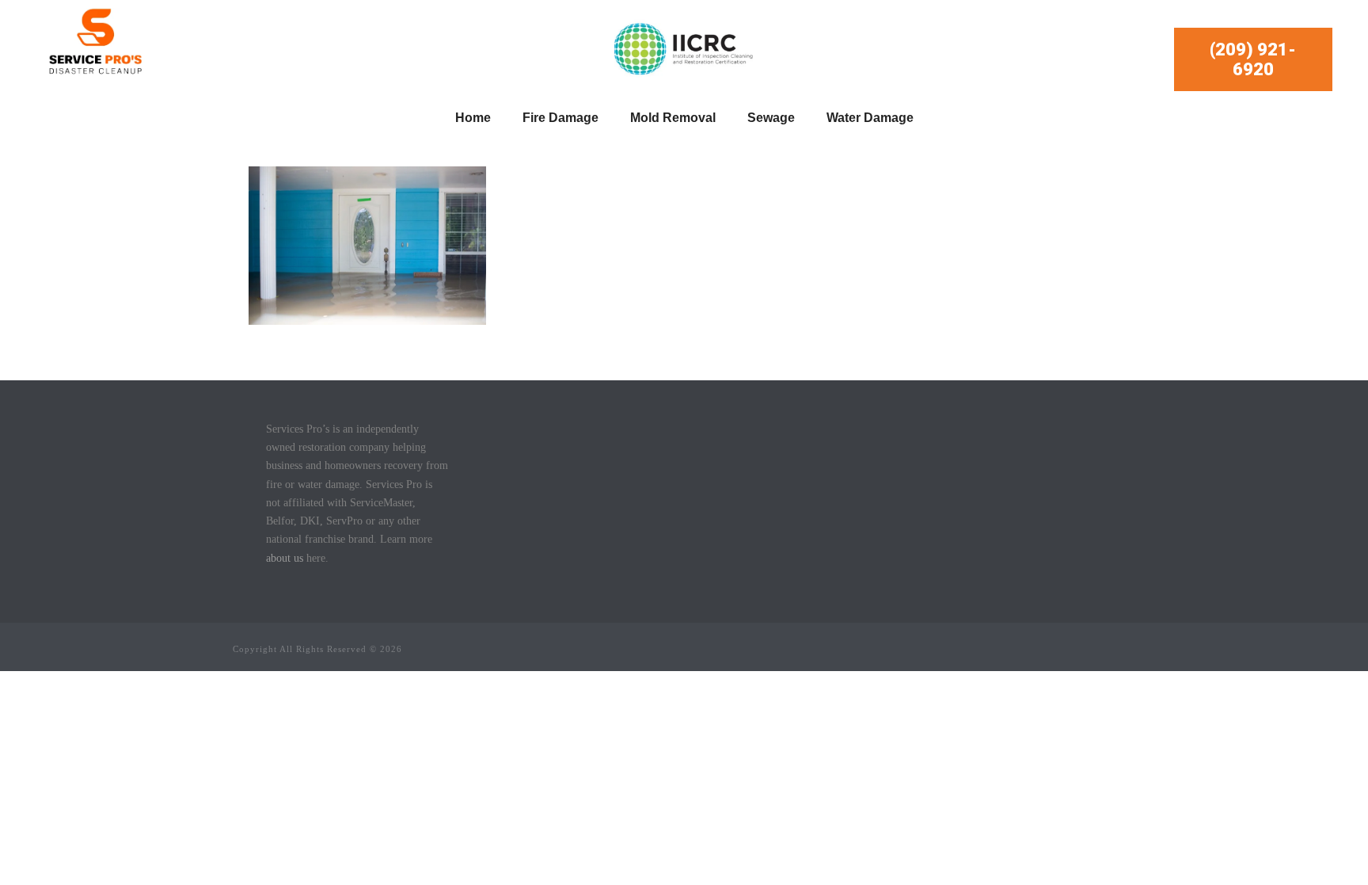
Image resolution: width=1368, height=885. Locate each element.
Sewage (771, 117)
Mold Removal (673, 117)
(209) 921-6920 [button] (1253, 59)
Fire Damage (560, 117)
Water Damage (870, 117)
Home (473, 117)
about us (284, 558)
